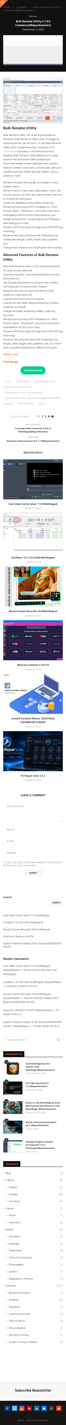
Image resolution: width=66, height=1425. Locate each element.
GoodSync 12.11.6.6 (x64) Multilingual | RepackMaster (32, 982)
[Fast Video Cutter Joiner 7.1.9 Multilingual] (33, 479)
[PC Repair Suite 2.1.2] (33, 751)
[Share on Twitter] (46, 416)
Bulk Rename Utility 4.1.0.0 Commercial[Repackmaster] (32, 398)
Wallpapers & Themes (36, 1278)
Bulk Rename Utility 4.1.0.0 (18, 387)
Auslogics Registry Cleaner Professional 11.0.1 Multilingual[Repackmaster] (40, 1145)
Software (21, 7)
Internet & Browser (36, 1314)
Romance (36, 1201)
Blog (34, 1173)
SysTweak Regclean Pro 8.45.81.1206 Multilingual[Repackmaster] (40, 1067)
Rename (9, 404)
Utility (42, 404)
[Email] (44, 1408)
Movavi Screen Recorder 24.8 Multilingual (33, 611)
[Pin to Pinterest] (49, 416)
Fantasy (36, 1194)
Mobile (34, 1229)
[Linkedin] (36, 1408)
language (36, 1243)
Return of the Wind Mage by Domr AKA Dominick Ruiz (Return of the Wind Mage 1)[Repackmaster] (43, 1106)
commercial (10, 151)
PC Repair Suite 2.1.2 (33, 776)
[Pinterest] (29, 1408)
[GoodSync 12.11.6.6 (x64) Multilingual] (33, 533)
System (36, 1271)
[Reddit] (58, 1408)
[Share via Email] (52, 416)
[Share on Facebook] (42, 416)
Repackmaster (26, 404)
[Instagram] (22, 1408)
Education (36, 1236)
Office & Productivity (36, 1257)
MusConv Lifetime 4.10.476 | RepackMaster (27, 1010)
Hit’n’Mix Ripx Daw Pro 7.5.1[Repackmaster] (37, 1085)
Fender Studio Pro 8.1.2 (47, 1026)
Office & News (36, 1320)
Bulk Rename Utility (45, 381)
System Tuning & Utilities (36, 1342)
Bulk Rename (22, 381)
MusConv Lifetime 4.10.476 (33, 665)
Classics (36, 1187)
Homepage (10, 361)
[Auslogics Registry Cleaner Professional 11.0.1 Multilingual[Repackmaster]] (12, 1146)
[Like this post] (39, 416)
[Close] (4, 4)
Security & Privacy (36, 1334)
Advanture (36, 1222)
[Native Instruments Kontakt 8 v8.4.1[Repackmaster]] (12, 1127)
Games (34, 1208)
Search (7, 897)
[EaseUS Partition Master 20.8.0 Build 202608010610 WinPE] (33, 694)
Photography (36, 1264)
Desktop (36, 1299)
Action (36, 1215)
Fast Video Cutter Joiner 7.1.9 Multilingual (33, 504)
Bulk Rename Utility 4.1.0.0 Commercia (24, 393)
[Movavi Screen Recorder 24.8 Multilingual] (33, 587)
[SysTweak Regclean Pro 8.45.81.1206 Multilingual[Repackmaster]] (12, 1068)
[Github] (51, 1408)
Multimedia (36, 1250)
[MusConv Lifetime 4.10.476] (33, 640)
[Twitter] (14, 1408)
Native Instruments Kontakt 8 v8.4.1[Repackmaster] (41, 1124)
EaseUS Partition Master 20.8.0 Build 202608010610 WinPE (33, 720)
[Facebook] (7, 1408)
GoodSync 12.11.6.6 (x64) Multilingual (33, 557)
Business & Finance (36, 1292)
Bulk (7, 381)
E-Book (34, 1180)
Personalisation (36, 1328)
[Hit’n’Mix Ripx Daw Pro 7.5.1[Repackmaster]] (12, 1088)
